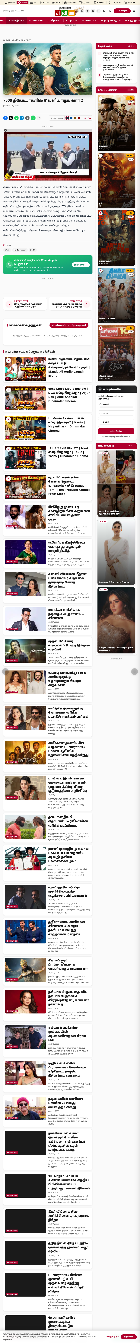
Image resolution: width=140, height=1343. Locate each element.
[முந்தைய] (5, 671)
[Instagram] (93, 11)
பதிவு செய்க (116, 431)
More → (131, 46)
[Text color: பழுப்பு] (75, 118)
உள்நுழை (124, 11)
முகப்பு (6, 40)
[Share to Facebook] (5, 118)
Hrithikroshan (20, 250)
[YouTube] (87, 11)
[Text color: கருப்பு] (67, 118)
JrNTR (32, 250)
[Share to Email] (27, 118)
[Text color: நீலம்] (71, 118)
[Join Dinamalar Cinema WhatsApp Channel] (98, 11)
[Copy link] (39, 118)
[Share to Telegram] (22, 118)
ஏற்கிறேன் (128, 1337)
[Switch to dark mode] (104, 10)
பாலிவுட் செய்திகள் (21, 40)
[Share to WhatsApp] (16, 118)
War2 (7, 250)
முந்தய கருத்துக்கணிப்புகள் (115, 436)
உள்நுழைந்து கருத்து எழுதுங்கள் (70, 325)
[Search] (110, 10)
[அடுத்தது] (134, 671)
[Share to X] (11, 118)
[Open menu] (134, 10)
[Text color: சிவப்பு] (79, 118)
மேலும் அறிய (113, 1337)
